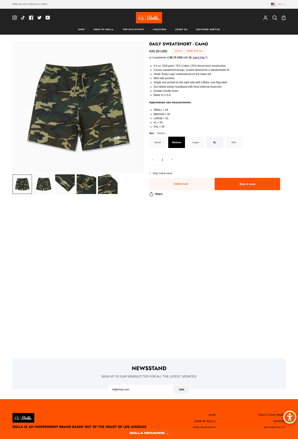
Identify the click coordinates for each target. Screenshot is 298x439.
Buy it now (247, 184)
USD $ (279, 4)
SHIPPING (279, 421)
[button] (149, 433)
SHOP (212, 415)
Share (159, 194)
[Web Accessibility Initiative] (290, 417)
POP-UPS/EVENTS (204, 427)
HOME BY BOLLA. (205, 421)
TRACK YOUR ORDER (272, 415)
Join (181, 389)
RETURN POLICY (275, 427)
